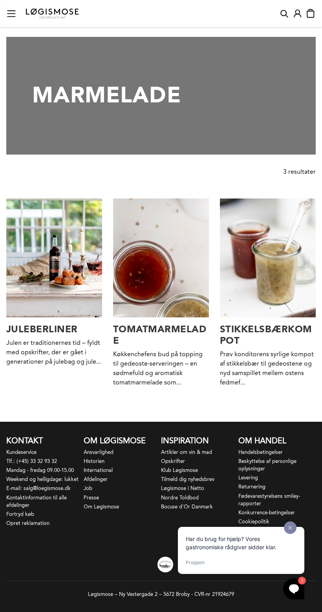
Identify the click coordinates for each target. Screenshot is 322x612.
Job (88, 488)
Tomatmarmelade (159, 334)
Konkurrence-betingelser (266, 512)
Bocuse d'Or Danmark (187, 507)
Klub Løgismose (179, 470)
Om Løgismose (101, 507)
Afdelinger (96, 479)
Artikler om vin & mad (186, 452)
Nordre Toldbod (180, 498)
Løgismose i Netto (182, 488)
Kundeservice (21, 452)
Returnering (251, 487)
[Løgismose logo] (52, 14)
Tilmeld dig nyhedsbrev (187, 479)
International (98, 470)
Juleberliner (42, 329)
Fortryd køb (20, 514)
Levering (248, 478)
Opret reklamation (27, 523)
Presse (91, 498)
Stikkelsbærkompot (266, 334)
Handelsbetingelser (260, 452)
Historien (94, 461)
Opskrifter (173, 461)
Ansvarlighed (98, 452)
